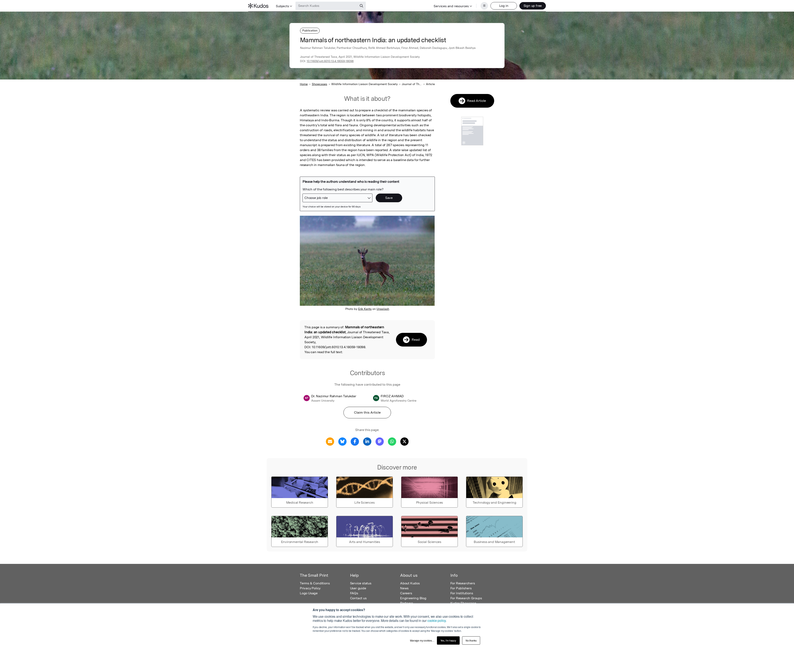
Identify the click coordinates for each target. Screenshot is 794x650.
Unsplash (383, 309)
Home (304, 84)
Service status (360, 583)
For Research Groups (466, 598)
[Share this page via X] (404, 441)
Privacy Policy (310, 588)
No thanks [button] (471, 640)
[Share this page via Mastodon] (379, 441)
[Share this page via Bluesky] (342, 441)
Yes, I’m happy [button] (448, 640)
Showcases (319, 84)
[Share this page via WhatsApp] (392, 441)
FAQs (354, 593)
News (404, 588)
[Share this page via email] (330, 441)
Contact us (358, 598)
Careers (406, 593)
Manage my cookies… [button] (422, 640)
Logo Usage (309, 593)
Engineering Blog (413, 598)
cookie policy (436, 620)
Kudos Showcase (463, 603)
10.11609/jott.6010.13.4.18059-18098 (330, 61)
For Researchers (462, 583)
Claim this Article (367, 412)
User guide (358, 588)
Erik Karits (365, 309)
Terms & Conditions (315, 583)
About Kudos (410, 583)
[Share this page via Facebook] (355, 441)
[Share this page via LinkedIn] (367, 441)
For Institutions (461, 593)
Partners (406, 603)
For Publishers (461, 588)
